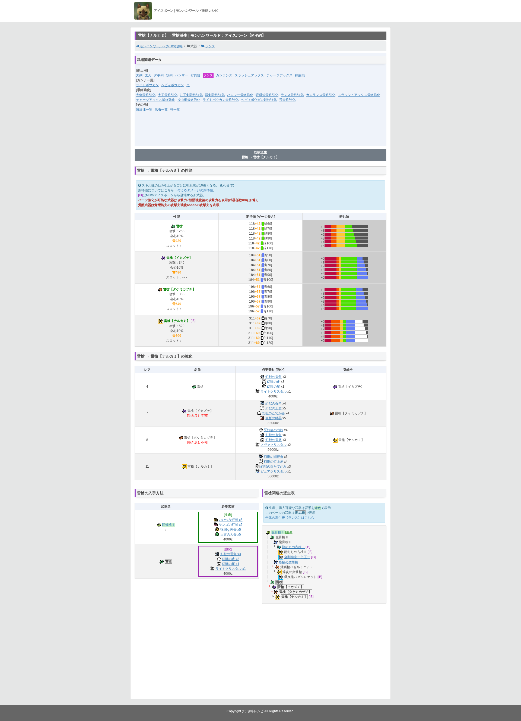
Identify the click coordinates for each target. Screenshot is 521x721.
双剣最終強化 (215, 95)
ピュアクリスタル (273, 471)
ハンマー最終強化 (240, 95)
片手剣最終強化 (191, 95)
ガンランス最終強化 (320, 95)
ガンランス (224, 75)
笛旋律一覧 (144, 109)
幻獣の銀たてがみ (273, 466)
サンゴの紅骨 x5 (231, 525)
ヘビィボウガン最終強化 (259, 100)
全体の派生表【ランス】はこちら (289, 518)
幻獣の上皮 (273, 408)
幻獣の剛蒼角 (273, 457)
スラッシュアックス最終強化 (359, 95)
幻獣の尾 (273, 387)
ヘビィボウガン (172, 85)
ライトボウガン (147, 85)
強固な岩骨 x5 (230, 530)
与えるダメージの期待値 (195, 190)
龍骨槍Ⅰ (168, 525)
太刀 (148, 75)
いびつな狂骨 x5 (231, 520)
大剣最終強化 (145, 95)
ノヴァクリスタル (273, 445)
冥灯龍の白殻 (273, 430)
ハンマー (181, 75)
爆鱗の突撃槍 (288, 562)
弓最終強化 (287, 100)
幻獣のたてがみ (273, 413)
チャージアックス (279, 75)
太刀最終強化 (167, 95)
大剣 (139, 75)
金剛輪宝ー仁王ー (297, 557)
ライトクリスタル (273, 391)
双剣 (169, 75)
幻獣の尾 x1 (230, 564)
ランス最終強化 (292, 95)
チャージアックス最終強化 (155, 100)
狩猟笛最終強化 (267, 95)
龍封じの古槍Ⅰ (293, 547)
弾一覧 (175, 109)
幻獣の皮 (273, 382)
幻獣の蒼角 (273, 403)
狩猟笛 (195, 75)
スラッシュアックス (249, 75)
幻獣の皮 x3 (230, 559)
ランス (210, 46)
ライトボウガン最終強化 (221, 100)
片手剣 (159, 75)
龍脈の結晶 (273, 418)
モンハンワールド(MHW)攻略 (161, 46)
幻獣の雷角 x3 (230, 554)
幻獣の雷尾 (273, 440)
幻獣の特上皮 (273, 462)
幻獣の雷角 (273, 377)
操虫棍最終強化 (188, 100)
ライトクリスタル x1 (230, 569)
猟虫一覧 (161, 109)
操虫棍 (300, 75)
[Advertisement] (260, 132)
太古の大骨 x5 (230, 534)
